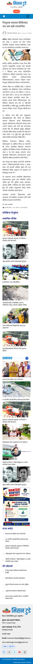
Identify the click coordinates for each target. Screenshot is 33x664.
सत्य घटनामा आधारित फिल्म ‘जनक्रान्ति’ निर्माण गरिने (16, 597)
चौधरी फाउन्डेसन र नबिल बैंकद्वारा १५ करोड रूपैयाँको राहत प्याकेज (15, 463)
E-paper (16, 11)
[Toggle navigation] (28, 16)
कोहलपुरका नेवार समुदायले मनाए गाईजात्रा (14, 442)
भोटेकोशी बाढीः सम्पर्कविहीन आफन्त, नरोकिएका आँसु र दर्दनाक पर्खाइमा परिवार (14, 304)
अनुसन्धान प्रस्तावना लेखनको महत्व (16, 591)
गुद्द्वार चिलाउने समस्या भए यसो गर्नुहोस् (17, 585)
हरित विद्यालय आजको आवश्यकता (15, 578)
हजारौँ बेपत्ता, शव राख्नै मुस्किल (11, 282)
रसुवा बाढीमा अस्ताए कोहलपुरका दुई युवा (14, 261)
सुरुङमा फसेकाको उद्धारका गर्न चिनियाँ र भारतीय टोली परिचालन (14, 239)
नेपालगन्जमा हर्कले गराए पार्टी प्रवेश (12, 379)
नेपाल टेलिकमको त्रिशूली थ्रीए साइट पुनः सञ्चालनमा (13, 326)
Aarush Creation (26, 662)
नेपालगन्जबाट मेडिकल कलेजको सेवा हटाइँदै (16, 571)
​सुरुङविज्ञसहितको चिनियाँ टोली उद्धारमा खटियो (14, 349)
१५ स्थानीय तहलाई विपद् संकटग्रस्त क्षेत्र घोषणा (15, 399)
